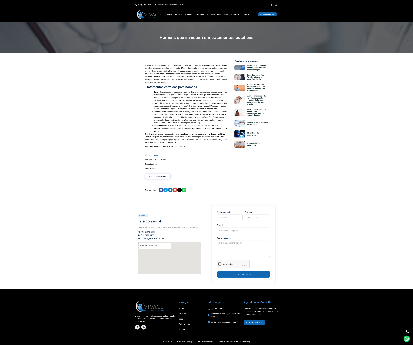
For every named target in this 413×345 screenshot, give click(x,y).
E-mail (220, 225)
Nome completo (224, 212)
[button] (161, 190)
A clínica (178, 14)
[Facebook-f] (271, 5)
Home (169, 14)
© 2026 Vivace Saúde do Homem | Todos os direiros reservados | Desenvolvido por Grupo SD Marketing (206, 342)
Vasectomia (216, 14)
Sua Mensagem (224, 238)
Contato (245, 14)
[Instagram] (276, 5)
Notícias (188, 14)
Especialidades (230, 14)
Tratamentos (200, 14)
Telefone (248, 212)
